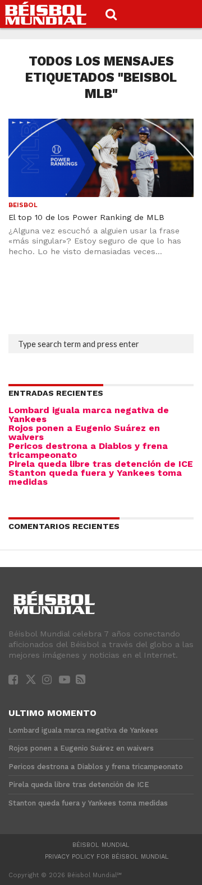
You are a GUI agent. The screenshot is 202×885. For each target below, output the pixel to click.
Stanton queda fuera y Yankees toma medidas (95, 477)
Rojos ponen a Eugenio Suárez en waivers (84, 432)
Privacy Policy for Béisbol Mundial (107, 856)
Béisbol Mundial (101, 845)
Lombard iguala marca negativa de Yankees (88, 414)
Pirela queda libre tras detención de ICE (100, 463)
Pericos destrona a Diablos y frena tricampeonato (88, 450)
